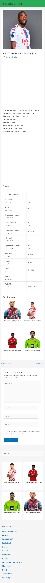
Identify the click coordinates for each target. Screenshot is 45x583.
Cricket (5, 551)
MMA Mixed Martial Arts (12, 562)
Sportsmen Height (14, 4)
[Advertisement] (22, 82)
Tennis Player (7, 574)
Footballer (7, 57)
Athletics (5, 535)
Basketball (6, 543)
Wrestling (6, 578)
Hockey (5, 558)
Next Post (40, 363)
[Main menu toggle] (41, 3)
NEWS (4, 570)
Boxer (4, 547)
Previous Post (6, 363)
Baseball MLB (7, 539)
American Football (9, 531)
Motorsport (7, 566)
